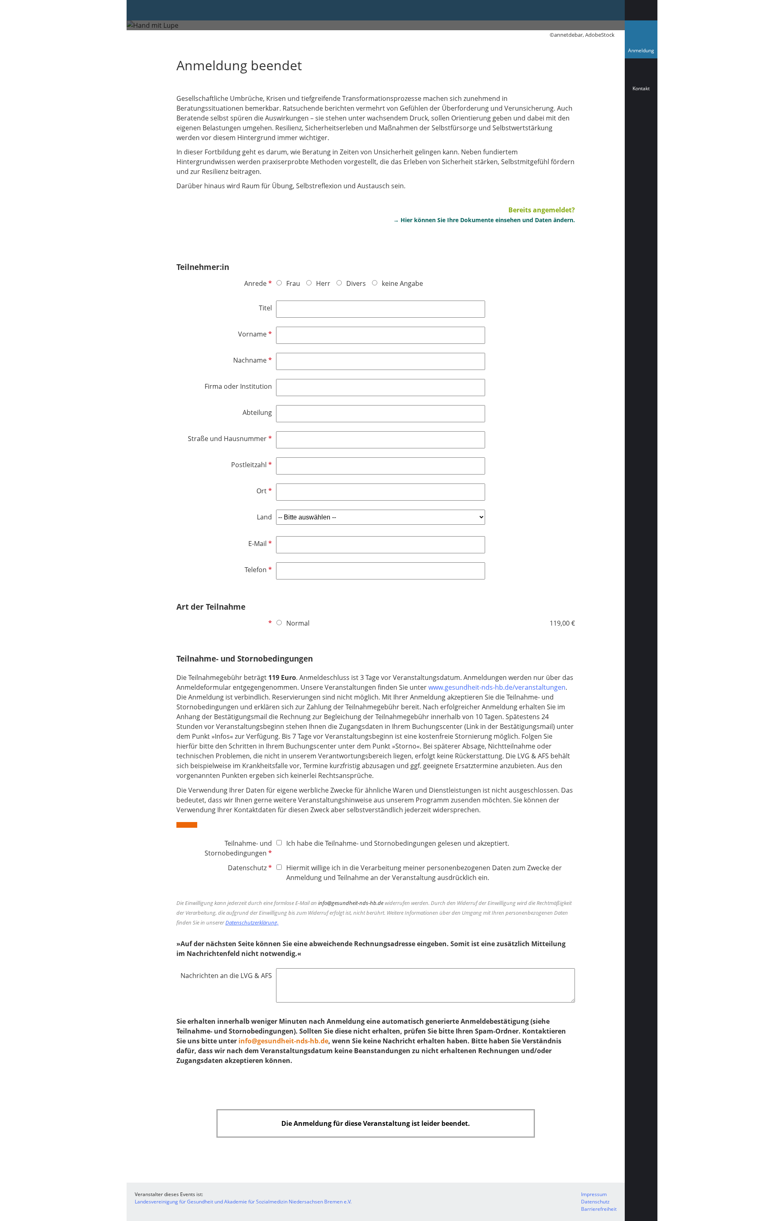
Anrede (257, 283)
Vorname (254, 334)
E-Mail (259, 543)
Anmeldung (642, 52)
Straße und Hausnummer (229, 438)
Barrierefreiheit (599, 1208)
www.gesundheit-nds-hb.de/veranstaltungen (497, 687)
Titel (265, 307)
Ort (263, 491)
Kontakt (641, 88)
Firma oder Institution (238, 386)
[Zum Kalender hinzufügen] (641, 124)
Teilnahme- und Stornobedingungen (238, 848)
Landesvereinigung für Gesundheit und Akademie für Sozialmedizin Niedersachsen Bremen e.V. (243, 1201)
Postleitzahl (250, 465)
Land (264, 516)
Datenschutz (249, 868)
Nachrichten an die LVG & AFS (226, 975)
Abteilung (257, 412)
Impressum (594, 1194)
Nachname (251, 360)
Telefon (257, 570)
